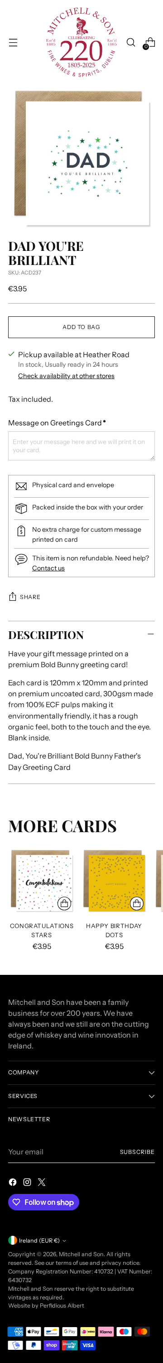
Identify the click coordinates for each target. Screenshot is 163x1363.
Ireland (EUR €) (39, 1240)
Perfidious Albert (62, 1305)
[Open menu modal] (13, 42)
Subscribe (137, 1151)
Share (30, 597)
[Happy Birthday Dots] (114, 880)
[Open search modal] (130, 42)
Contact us (48, 568)
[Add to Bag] (64, 903)
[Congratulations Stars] (41, 880)
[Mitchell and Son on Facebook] (13, 1183)
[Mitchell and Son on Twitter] (42, 1183)
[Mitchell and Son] (81, 42)
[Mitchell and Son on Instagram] (28, 1183)
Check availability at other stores (66, 376)
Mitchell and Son (81, 1254)
